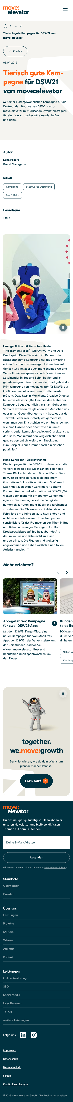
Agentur (8, 948)
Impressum (9, 1050)
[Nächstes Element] (67, 572)
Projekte (8, 923)
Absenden (36, 857)
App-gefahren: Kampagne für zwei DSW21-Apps (24, 623)
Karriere (8, 932)
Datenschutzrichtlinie (55, 867)
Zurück (17, 51)
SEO (6, 986)
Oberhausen (11, 885)
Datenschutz (10, 1058)
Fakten (7, 1075)
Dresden (8, 894)
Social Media (11, 995)
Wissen (8, 940)
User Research (12, 1003)
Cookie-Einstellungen (15, 1084)
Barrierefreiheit (12, 1067)
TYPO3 (7, 1012)
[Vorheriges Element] (58, 572)
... (15, 26)
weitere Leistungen (16, 1020)
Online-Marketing (15, 978)
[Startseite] (5, 26)
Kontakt (8, 957)
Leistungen (10, 915)
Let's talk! (33, 781)
